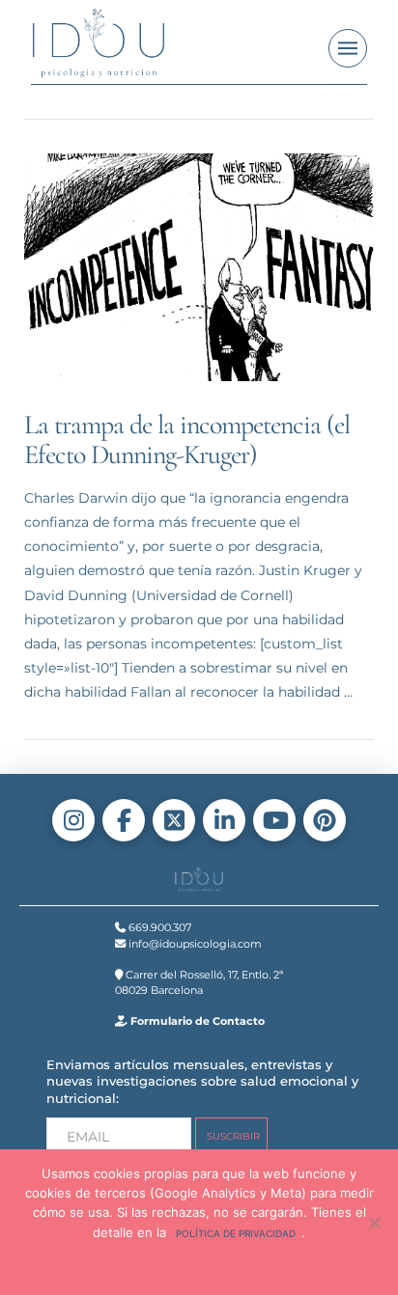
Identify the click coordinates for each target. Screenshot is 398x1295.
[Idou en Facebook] (123, 820)
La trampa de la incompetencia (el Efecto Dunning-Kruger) (187, 439)
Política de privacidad (236, 1233)
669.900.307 (158, 927)
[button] (347, 48)
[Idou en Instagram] (73, 820)
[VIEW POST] (199, 267)
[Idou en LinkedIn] (224, 820)
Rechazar (233, 1263)
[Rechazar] (374, 1222)
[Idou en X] (174, 820)
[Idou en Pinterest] (324, 820)
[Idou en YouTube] (274, 820)
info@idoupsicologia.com (194, 944)
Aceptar (161, 1263)
